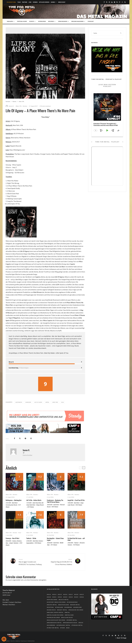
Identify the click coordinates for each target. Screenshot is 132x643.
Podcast (91, 21)
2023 (65, 597)
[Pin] (25, 438)
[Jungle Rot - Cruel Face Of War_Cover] (76, 481)
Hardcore (28, 402)
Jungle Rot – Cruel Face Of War (76, 500)
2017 (71, 594)
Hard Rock (52, 609)
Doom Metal (75, 604)
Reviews (51, 21)
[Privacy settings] (4, 639)
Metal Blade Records (56, 615)
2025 (76, 597)
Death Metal (52, 604)
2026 (82, 597)
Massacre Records (76, 609)
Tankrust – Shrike (31, 538)
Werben (35, 2)
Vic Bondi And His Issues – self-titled (76, 539)
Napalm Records (54, 617)
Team (19, 2)
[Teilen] (14, 438)
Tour (63, 627)
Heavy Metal (62, 609)
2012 (49, 594)
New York (55, 402)
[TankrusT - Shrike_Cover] (35, 520)
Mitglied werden (44, 2)
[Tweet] (20, 438)
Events (31, 21)
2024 (71, 597)
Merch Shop (61, 2)
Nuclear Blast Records (56, 620)
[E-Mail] (31, 438)
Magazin (10, 21)
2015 (60, 594)
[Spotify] (114, 2)
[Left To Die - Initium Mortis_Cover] (35, 481)
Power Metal (72, 620)
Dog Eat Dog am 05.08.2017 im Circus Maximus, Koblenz (61, 562)
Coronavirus (73, 602)
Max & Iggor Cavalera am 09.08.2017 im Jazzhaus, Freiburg (30, 562)
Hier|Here (18, 602)
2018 (76, 594)
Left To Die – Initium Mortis (33, 500)
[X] (106, 2)
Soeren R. (11, 106)
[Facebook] (104, 2)
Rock (81, 622)
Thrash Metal (77, 625)
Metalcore (70, 615)
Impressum (24, 641)
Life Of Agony (38, 402)
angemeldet (16, 580)
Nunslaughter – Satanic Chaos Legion (55, 539)
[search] (121, 33)
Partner (24, 2)
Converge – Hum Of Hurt (12, 538)
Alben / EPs (19, 106)
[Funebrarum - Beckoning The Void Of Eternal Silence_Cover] (55, 481)
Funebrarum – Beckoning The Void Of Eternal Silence (55, 501)
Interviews (42, 21)
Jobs (30, 2)
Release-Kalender (77, 21)
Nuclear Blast (67, 617)
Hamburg (68, 607)
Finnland (59, 607)
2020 (49, 597)
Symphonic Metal (63, 625)
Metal (47, 402)
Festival (51, 607)
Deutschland (64, 604)
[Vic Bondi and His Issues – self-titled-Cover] (76, 520)
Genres (53, 2)
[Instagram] (109, 2)
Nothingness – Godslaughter (14, 500)
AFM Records (52, 599)
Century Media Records (57, 602)
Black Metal (64, 599)
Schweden (51, 625)
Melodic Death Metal (55, 612)
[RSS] (117, 2)
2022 (60, 597)
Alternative (19, 402)
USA (63, 402)
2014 (55, 594)
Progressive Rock (70, 622)
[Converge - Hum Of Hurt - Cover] (14, 520)
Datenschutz (31, 641)
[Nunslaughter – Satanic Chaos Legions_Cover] (55, 520)
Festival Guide (22, 21)
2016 (65, 594)
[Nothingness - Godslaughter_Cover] (14, 481)
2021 (55, 597)
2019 (82, 594)
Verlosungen (62, 21)
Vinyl (19, 532)
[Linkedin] (112, 2)
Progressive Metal (55, 622)
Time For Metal (53, 627)
